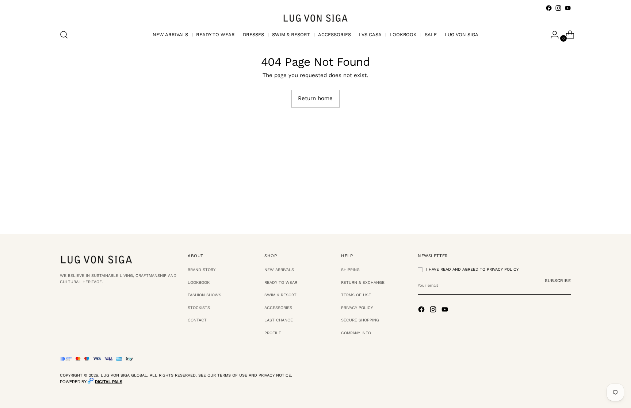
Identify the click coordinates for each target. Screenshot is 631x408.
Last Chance (278, 320)
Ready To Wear (280, 282)
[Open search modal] (64, 34)
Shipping (350, 269)
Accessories (278, 307)
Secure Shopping (360, 320)
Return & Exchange (363, 282)
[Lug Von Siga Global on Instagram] (558, 8)
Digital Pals (108, 382)
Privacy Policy (357, 307)
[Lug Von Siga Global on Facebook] (549, 8)
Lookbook (199, 282)
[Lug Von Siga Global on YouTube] (568, 8)
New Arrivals (279, 269)
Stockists (199, 307)
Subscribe (558, 280)
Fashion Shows (204, 295)
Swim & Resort (280, 295)
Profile (272, 333)
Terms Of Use (356, 295)
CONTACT (197, 320)
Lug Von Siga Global (124, 375)
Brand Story (201, 269)
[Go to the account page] (551, 34)
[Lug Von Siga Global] (315, 17)
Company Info (356, 333)
